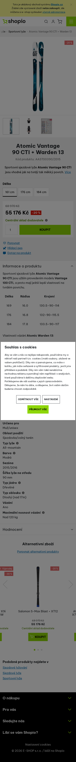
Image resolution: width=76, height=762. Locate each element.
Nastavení (51, 399)
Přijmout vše (38, 409)
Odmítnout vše (28, 399)
